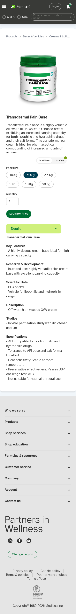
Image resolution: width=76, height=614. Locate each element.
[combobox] (48, 17)
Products (12, 36)
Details (16, 228)
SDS (25, 17)
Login (55, 6)
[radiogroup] (15, 17)
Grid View (44, 160)
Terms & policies (17, 574)
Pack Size (12, 168)
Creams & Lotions (60, 36)
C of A (10, 17)
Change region (22, 554)
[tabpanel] (38, 310)
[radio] (3, 17)
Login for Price (18, 213)
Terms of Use (36, 578)
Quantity (11, 194)
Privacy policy (22, 570)
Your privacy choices (52, 574)
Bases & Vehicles (33, 36)
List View (59, 160)
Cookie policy (50, 570)
